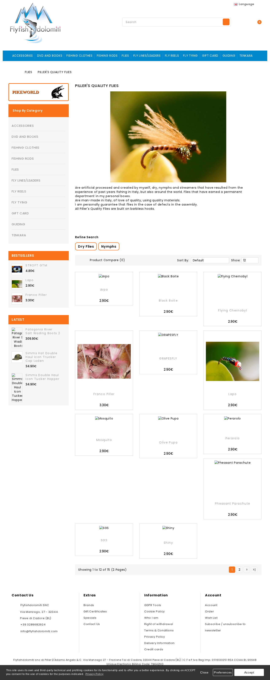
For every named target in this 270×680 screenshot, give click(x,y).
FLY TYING (190, 56)
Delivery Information (159, 643)
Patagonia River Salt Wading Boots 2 (43, 331)
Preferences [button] (223, 672)
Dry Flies (86, 246)
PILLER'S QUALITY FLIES (55, 72)
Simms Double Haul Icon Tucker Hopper (42, 377)
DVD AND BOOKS (49, 56)
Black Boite (168, 300)
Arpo (104, 289)
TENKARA (245, 56)
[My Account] (241, 21)
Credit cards (153, 649)
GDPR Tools (152, 605)
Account (211, 605)
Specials (90, 618)
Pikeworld (25, 92)
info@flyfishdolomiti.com (39, 631)
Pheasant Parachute (232, 503)
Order (209, 611)
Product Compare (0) (107, 260)
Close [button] (204, 672)
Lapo (30, 280)
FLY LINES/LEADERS (147, 56)
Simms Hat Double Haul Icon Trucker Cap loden (41, 357)
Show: (235, 260)
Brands (89, 605)
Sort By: (183, 260)
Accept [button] (249, 672)
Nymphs (108, 246)
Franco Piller (36, 295)
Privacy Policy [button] (94, 674)
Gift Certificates (95, 611)
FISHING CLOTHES (79, 56)
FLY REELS (172, 56)
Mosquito (104, 440)
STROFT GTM (36, 265)
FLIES (125, 56)
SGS (104, 540)
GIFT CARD (210, 56)
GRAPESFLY (168, 358)
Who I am (151, 618)
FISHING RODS (107, 56)
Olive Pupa (168, 442)
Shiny (168, 543)
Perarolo (232, 438)
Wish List (211, 618)
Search (226, 22)
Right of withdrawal (158, 624)
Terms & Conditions (159, 630)
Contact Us (92, 624)
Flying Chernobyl (232, 310)
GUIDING (229, 56)
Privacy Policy (154, 637)
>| (254, 570)
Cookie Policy (154, 611)
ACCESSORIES (22, 56)
